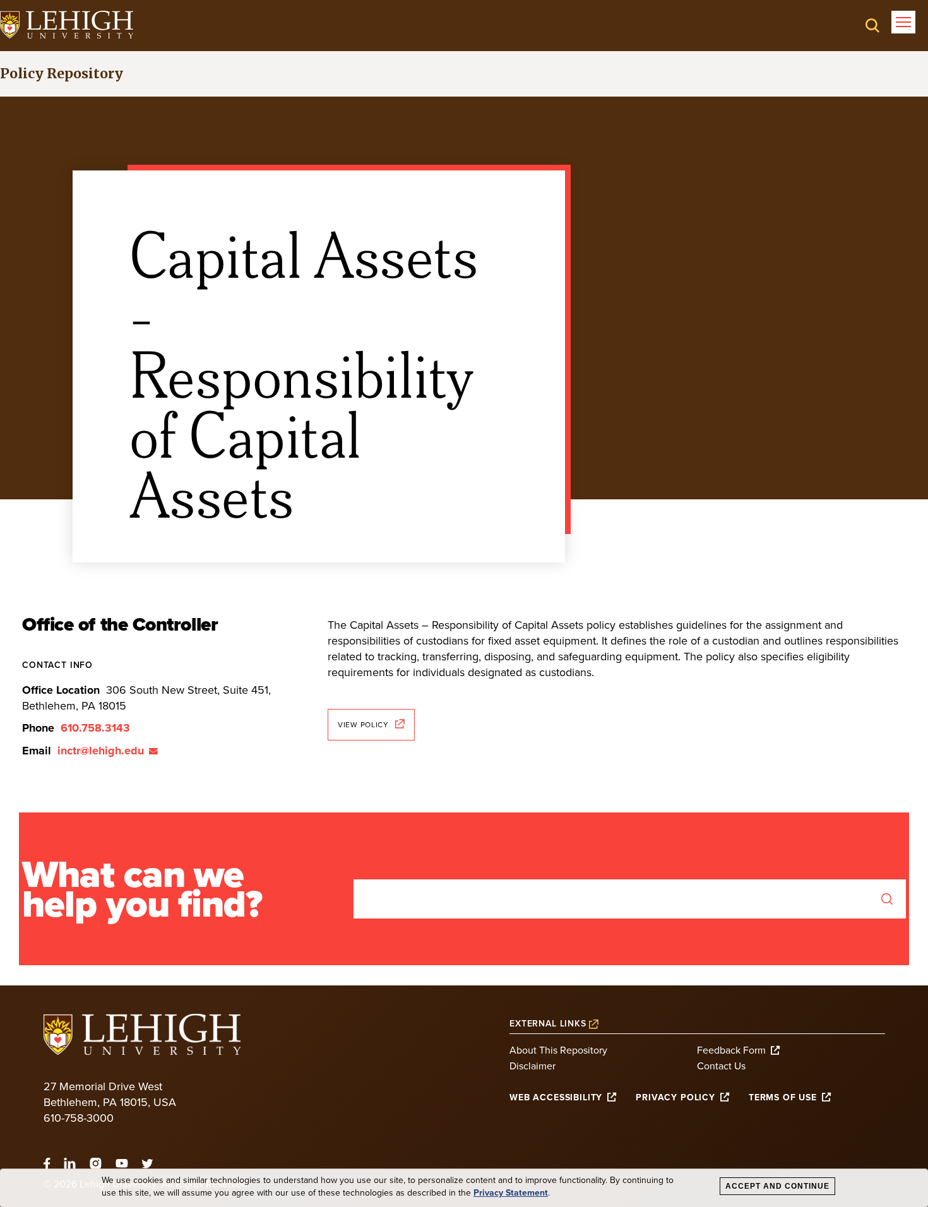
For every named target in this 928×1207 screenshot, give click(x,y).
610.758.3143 (95, 728)
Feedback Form (731, 1050)
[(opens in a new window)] (66, 25)
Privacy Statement (510, 1193)
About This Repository (558, 1050)
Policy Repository (61, 73)
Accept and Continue (777, 1186)
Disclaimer (532, 1066)
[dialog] (464, 1188)
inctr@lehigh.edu (100, 750)
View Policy (363, 724)
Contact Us (721, 1066)
